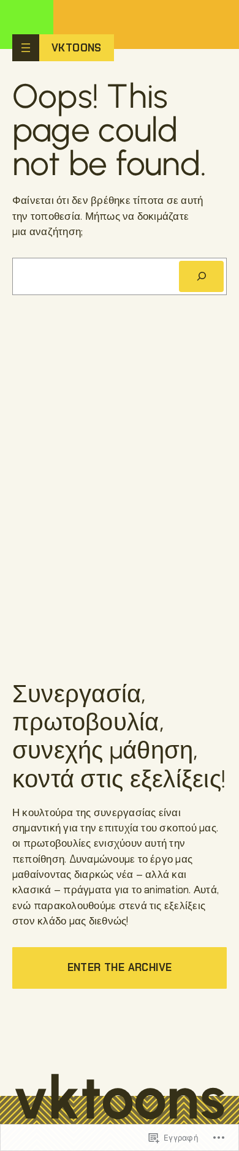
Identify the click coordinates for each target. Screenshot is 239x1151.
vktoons (76, 47)
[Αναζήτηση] (201, 276)
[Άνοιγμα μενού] (25, 47)
